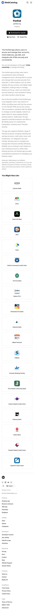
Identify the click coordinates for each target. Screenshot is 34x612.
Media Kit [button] (5, 579)
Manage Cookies (6, 490)
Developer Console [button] (7, 534)
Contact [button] (4, 557)
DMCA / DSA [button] (6, 605)
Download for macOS (18, 33)
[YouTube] (8, 482)
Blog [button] (3, 560)
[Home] (9, 2)
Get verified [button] (5, 537)
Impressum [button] (5, 607)
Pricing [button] (4, 551)
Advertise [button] (5, 543)
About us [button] (4, 574)
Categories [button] (5, 526)
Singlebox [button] (5, 512)
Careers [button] (4, 577)
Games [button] (4, 523)
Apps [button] (3, 520)
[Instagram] (11, 482)
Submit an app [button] (6, 540)
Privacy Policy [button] (6, 591)
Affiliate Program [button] (7, 563)
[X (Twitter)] (2, 482)
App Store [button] (12, 37)
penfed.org (17, 24)
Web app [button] (4, 506)
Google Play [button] (23, 37)
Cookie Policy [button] (6, 593)
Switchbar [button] (5, 509)
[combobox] (10, 486)
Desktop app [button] (6, 501)
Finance (17, 26)
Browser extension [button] (7, 504)
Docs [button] (3, 554)
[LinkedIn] (5, 482)
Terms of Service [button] (7, 602)
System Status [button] (6, 566)
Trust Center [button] (5, 588)
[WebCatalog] (3, 477)
